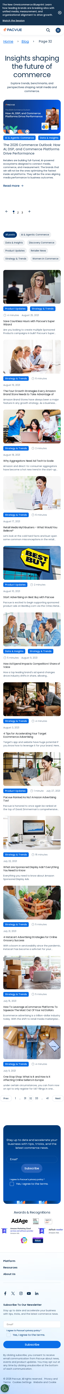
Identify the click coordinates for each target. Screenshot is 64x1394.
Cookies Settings (22, 1382)
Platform (9, 1261)
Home (8, 41)
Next (29, 211)
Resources (10, 1267)
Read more (11, 186)
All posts (10, 234)
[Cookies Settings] (5, 1388)
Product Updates (15, 250)
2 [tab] (18, 211)
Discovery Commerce (41, 242)
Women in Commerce (45, 258)
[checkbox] (32, 1184)
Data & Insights (14, 242)
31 (25, 1098)
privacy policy (36, 1179)
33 (36, 1098)
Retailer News (38, 250)
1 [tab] (13, 211)
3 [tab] (22, 211)
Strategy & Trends (15, 258)
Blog (25, 41)
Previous (6, 211)
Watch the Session (13, 20)
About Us (9, 1274)
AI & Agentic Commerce (35, 234)
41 (47, 1098)
